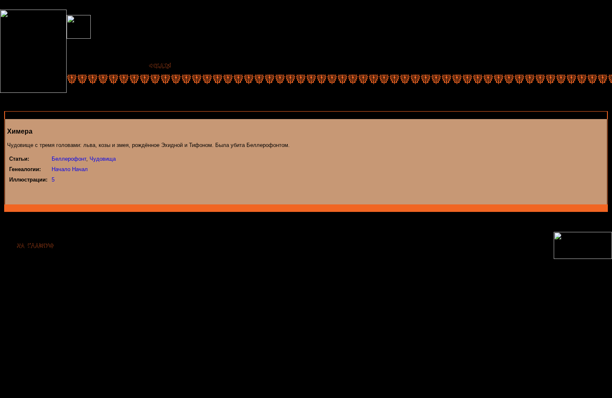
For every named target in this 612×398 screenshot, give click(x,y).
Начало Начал (70, 169)
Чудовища (103, 159)
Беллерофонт (69, 159)
